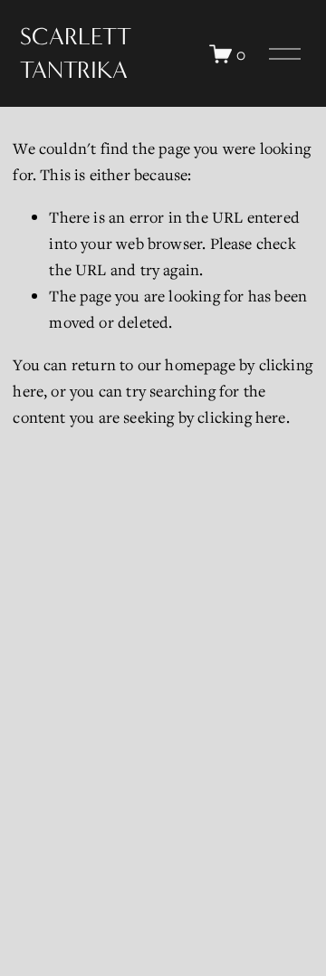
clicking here (241, 417)
